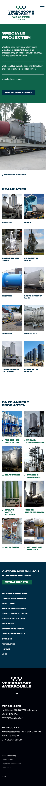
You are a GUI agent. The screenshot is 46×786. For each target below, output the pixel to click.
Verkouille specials (13, 634)
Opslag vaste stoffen (14, 614)
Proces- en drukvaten (14, 593)
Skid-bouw (8, 624)
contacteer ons (16, 582)
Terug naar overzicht (15, 174)
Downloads (6, 768)
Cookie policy (7, 760)
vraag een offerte (18, 93)
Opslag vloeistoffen (14, 598)
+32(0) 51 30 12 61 (10, 714)
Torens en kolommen (14, 609)
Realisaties (8, 644)
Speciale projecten (13, 629)
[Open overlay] (42, 7)
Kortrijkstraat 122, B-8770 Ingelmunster (19, 710)
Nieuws (6, 649)
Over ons (7, 639)
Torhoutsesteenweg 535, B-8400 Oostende (21, 732)
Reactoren (8, 603)
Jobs (4, 654)
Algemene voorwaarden (11, 764)
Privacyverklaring (9, 756)
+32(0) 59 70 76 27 (10, 736)
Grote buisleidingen (13, 619)
